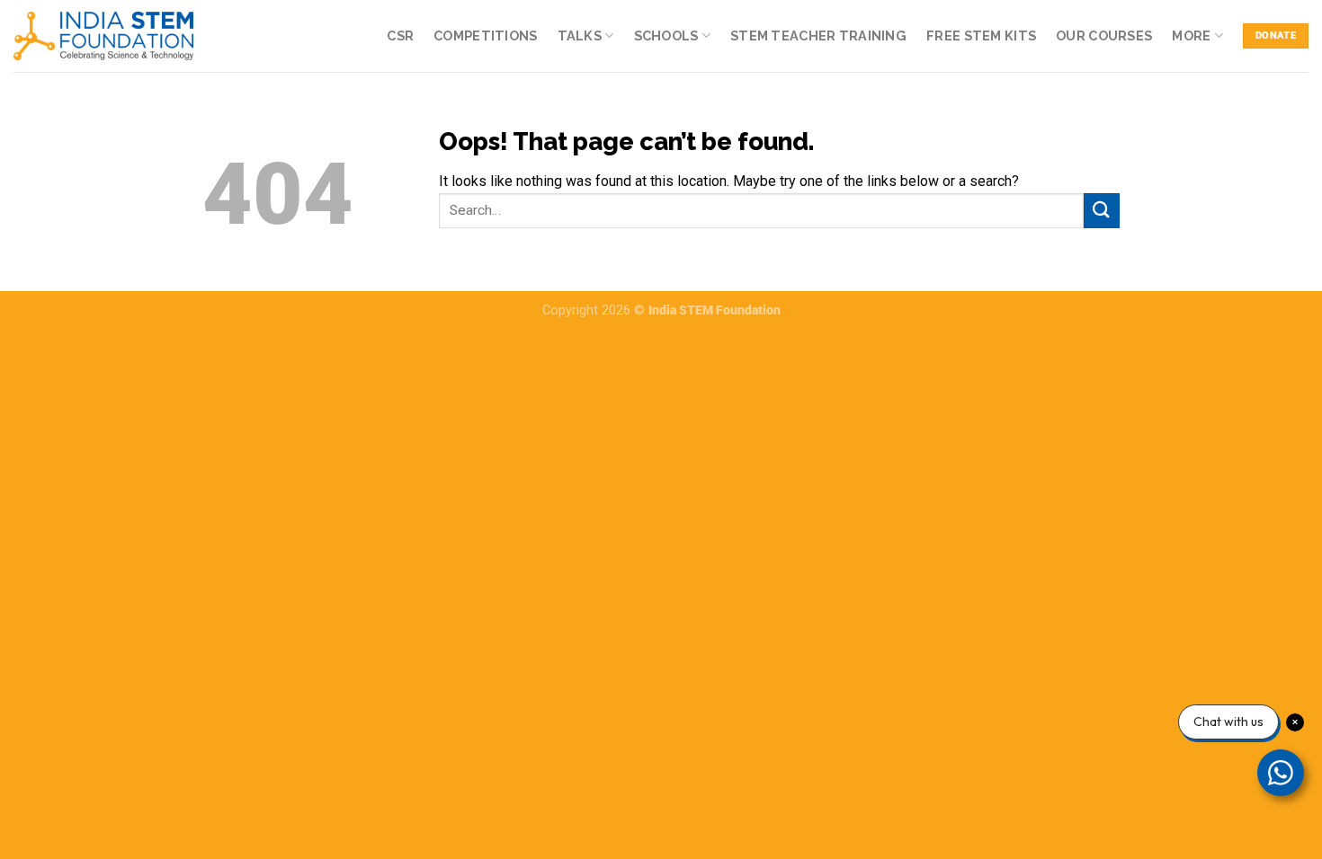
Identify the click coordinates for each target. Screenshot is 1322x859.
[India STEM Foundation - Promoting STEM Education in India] (103, 35)
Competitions (485, 35)
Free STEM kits (981, 35)
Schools (666, 35)
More (1191, 35)
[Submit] (1102, 210)
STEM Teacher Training (818, 35)
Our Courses (1104, 35)
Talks (580, 35)
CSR (400, 35)
